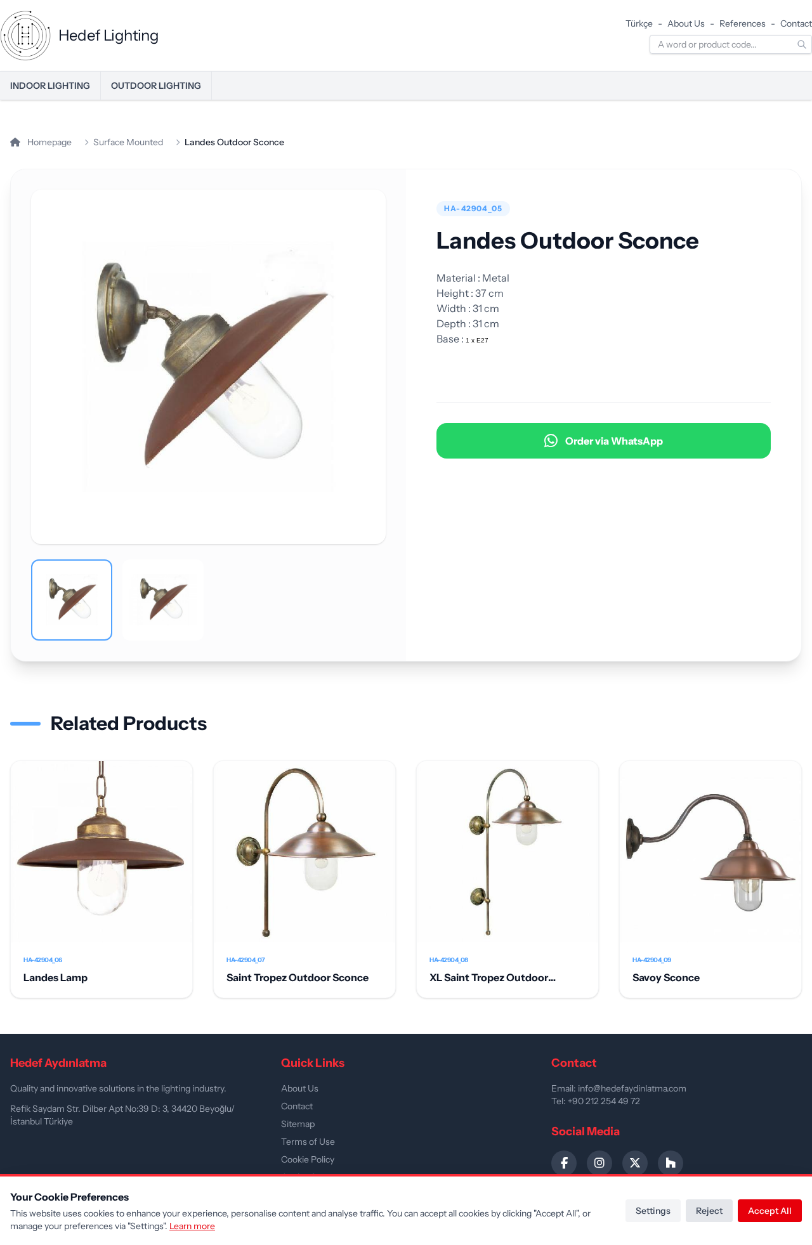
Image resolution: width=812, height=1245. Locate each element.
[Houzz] (670, 1163)
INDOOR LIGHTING (50, 85)
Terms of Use (308, 1141)
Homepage (48, 142)
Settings (653, 1210)
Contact (796, 23)
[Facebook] (564, 1163)
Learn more (192, 1226)
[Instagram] (599, 1163)
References (742, 23)
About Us (686, 23)
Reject (709, 1210)
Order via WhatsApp (614, 440)
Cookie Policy (307, 1159)
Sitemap (298, 1124)
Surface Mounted (128, 142)
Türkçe (639, 23)
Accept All (770, 1210)
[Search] (802, 44)
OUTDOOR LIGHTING (156, 85)
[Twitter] (635, 1163)
